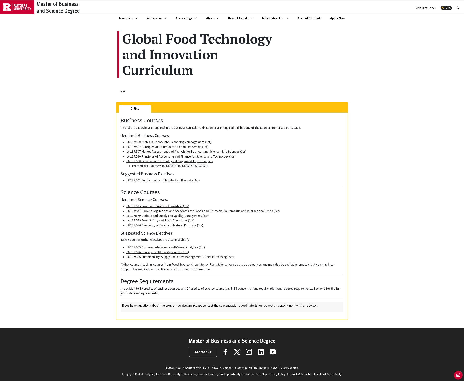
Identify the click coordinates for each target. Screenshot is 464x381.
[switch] (446, 8)
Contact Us (203, 352)
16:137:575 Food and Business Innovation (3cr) (157, 206)
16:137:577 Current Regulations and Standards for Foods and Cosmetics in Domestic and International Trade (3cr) (203, 211)
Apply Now (337, 18)
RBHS (206, 367)
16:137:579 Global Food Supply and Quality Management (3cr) (167, 216)
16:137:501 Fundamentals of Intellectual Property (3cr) (163, 180)
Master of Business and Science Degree (232, 340)
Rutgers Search (288, 367)
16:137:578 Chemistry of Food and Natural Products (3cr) (164, 225)
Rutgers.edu (173, 367)
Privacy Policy (277, 374)
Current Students (310, 18)
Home (122, 91)
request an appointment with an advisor (290, 305)
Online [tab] (134, 109)
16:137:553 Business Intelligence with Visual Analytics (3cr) (165, 247)
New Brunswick (192, 367)
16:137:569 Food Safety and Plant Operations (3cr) (160, 220)
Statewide (241, 367)
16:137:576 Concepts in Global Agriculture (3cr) (157, 252)
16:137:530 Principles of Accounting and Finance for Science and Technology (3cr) (180, 156)
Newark (216, 367)
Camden (228, 367)
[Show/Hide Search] (458, 7)
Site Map (261, 374)
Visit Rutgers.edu (426, 8)
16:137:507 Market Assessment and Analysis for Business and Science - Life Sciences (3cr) (186, 152)
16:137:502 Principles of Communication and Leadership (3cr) (167, 147)
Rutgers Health (268, 367)
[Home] (17, 7)
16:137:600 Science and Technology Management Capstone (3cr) (169, 161)
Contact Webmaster (299, 374)
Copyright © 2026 (133, 374)
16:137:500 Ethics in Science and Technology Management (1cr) (168, 142)
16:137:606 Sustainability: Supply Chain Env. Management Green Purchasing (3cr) (180, 257)
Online (253, 367)
